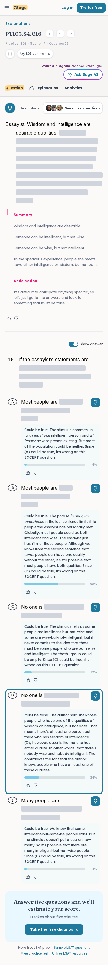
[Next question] (71, 34)
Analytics (73, 87)
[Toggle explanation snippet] (95, 402)
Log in (67, 7)
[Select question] (60, 34)
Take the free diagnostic (54, 929)
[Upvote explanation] (9, 318)
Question (14, 87)
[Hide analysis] (10, 108)
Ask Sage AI (86, 74)
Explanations (18, 23)
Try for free (91, 7)
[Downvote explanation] (16, 318)
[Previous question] (50, 34)
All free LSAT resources (69, 953)
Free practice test (34, 953)
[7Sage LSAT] (20, 7)
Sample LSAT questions (72, 948)
